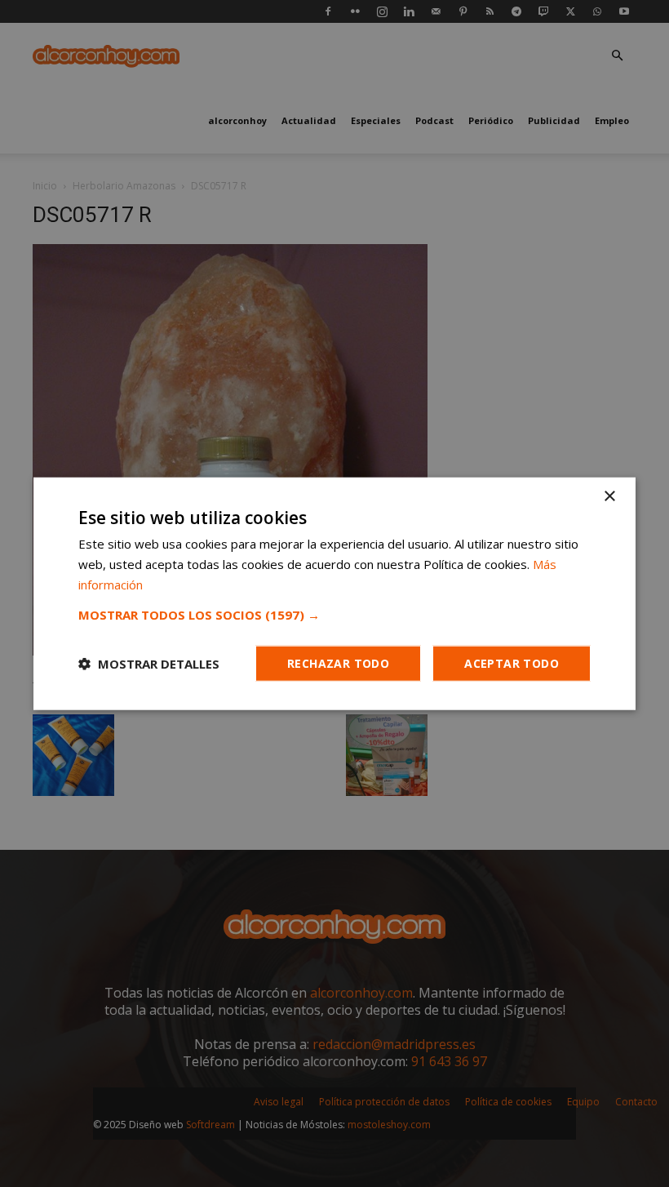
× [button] (609, 497)
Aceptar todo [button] (511, 662)
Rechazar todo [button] (338, 662)
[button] (334, 614)
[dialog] (334, 593)
